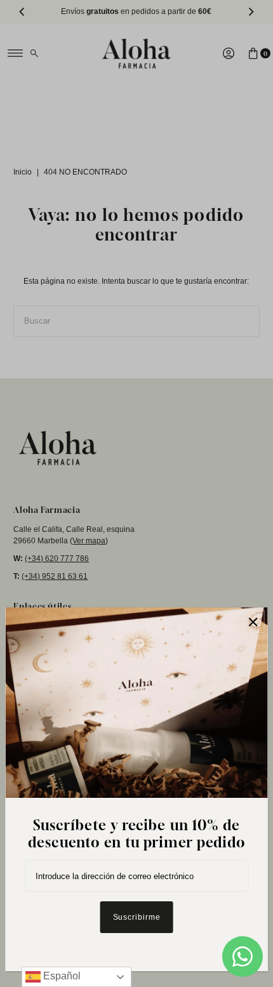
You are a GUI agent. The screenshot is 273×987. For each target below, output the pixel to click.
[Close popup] (253, 622)
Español (61, 975)
